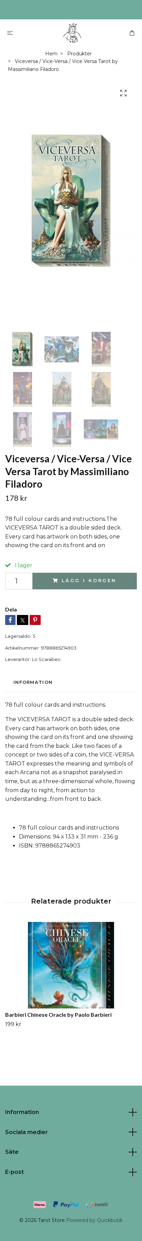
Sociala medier (26, 1132)
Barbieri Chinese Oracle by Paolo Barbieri (58, 1014)
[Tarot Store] (72, 32)
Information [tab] (32, 682)
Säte (12, 1152)
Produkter (79, 54)
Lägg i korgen (89, 580)
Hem (51, 54)
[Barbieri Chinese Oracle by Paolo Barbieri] (71, 965)
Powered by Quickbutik (94, 1220)
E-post (14, 1172)
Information (22, 1112)
